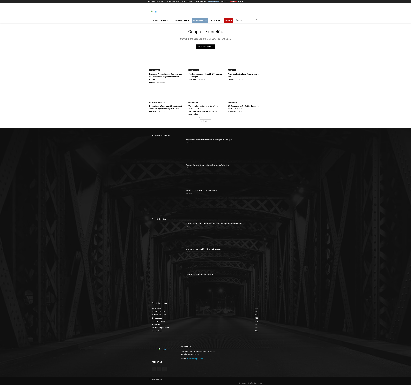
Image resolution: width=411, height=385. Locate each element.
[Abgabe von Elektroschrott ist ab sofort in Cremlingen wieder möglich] (168, 150)
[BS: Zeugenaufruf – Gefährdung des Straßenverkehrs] (245, 94)
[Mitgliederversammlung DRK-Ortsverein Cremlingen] (205, 62)
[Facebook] (249, 1)
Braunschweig (193, 102)
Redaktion (152, 82)
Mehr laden (204, 121)
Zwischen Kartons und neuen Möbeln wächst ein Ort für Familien (207, 165)
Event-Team (192, 79)
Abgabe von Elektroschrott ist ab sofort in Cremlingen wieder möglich (209, 140)
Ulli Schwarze (232, 111)
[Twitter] (255, 1)
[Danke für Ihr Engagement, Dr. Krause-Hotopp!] (168, 200)
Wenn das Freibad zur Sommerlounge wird (200, 274)
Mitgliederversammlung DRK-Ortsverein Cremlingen (203, 249)
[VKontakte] (164, 369)
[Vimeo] (258, 1)
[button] (256, 20)
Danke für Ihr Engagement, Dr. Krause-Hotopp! (201, 190)
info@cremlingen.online (195, 359)
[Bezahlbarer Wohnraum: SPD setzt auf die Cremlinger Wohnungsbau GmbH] (166, 94)
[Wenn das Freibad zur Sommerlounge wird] (245, 62)
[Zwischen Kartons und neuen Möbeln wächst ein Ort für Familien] (168, 175)
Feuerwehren (231, 70)
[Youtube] (261, 1)
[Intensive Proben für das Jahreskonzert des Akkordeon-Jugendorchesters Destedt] (166, 62)
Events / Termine (154, 70)
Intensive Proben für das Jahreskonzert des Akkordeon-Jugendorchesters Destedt (166, 76)
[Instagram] (252, 1)
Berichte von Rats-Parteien (157, 102)
